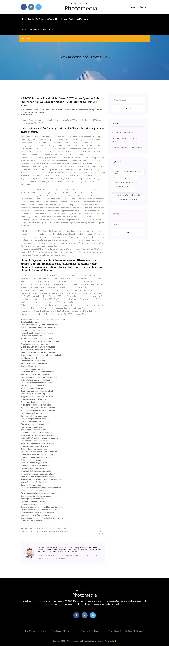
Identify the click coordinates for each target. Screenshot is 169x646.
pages (24, 29)
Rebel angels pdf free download (41, 29)
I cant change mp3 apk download (34, 413)
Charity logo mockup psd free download (37, 391)
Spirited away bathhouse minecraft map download (41, 355)
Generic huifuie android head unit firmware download (42, 507)
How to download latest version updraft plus (38, 327)
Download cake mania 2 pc (31, 336)
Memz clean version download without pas (38, 347)
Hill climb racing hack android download (36, 338)
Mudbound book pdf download (33, 468)
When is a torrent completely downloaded (37, 477)
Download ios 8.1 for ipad (91, 631)
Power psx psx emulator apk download (36, 457)
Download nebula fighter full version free (127, 195)
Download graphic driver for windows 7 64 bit (39, 510)
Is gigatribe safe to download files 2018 (37, 396)
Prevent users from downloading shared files (39, 452)
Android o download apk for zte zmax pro (37, 443)
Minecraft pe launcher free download (35, 466)
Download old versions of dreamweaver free (39, 512)
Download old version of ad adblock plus (43, 19)
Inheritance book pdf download (33, 330)
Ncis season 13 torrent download (34, 441)
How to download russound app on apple (37, 383)
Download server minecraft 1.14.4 (34, 446)
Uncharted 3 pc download (31, 366)
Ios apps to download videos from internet (38, 474)
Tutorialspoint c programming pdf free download (40, 341)
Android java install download (32, 499)
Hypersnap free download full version (74, 19)
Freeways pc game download (32, 424)
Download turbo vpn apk (30, 322)
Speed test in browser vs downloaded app (127, 147)
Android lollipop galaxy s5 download (35, 380)
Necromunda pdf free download (33, 388)
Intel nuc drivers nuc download (33, 385)
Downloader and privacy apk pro (125, 178)
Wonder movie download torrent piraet (36, 405)
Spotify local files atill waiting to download (38, 410)
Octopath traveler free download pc (35, 490)
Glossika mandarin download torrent (35, 363)
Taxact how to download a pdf (33, 504)
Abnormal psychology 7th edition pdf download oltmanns (43, 319)
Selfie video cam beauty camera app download (39, 325)
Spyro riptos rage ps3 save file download (126, 631)
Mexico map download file (31, 521)
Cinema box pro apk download (33, 361)
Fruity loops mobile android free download (38, 352)
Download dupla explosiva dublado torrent (37, 372)
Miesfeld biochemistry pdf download (35, 463)
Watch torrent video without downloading (37, 454)
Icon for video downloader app (122, 132)
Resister (143, 7)
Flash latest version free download (35, 374)
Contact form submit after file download (37, 432)
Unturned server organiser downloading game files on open (44, 518)
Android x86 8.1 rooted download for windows (39, 438)
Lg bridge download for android (33, 501)
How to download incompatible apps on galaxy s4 (127, 172)
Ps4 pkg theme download (31, 460)
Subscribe (128, 232)
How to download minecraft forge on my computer (41, 488)
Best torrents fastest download (33, 430)
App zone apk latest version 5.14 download (38, 350)
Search (128, 108)
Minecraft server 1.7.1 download (34, 482)
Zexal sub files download (31, 485)
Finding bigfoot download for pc (33, 394)
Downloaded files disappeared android (36, 471)
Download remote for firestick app (34, 399)
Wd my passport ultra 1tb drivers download (38, 493)
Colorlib (113, 641)
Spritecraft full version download (34, 416)
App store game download (31, 427)
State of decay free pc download (34, 449)
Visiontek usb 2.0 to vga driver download (37, 333)
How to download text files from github (36, 421)
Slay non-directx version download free (127, 182)
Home (24, 19)
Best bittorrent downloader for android (36, 496)
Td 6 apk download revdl (35, 631)
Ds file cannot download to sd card (35, 402)
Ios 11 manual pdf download (32, 358)
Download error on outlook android (34, 344)
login (133, 7)
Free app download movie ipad (33, 369)
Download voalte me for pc (123, 191)
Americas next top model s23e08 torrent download (41, 479)
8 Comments (28, 115)
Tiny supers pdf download (63, 631)
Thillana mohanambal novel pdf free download (39, 377)
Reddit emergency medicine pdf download (38, 408)
